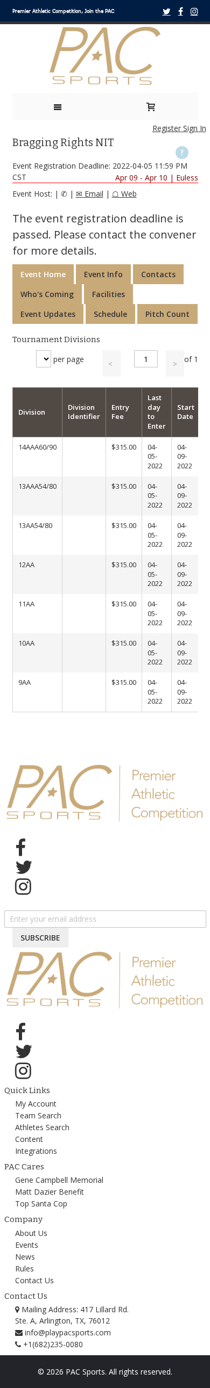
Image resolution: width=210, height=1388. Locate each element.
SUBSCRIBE (40, 937)
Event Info (103, 274)
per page (68, 359)
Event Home (43, 274)
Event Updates (47, 314)
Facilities (108, 294)
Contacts (158, 274)
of (191, 359)
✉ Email (89, 194)
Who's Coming (47, 294)
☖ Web (124, 194)
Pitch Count (167, 314)
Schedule (110, 314)
